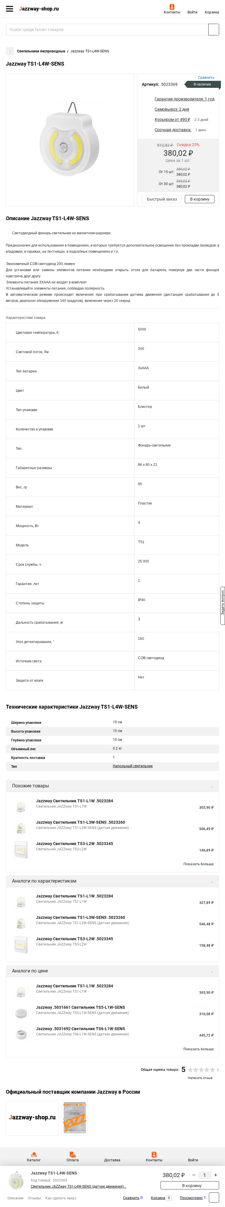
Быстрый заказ (162, 199)
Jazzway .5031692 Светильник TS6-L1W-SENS (80, 1028)
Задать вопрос (223, 603)
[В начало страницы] (214, 1197)
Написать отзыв (200, 1078)
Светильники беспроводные (41, 51)
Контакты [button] (172, 12)
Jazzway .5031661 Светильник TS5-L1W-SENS (80, 1007)
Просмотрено (191, 1198)
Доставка (112, 1160)
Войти (192, 12)
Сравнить (131, 1198)
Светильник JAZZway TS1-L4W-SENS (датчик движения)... (78, 1186)
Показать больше (198, 864)
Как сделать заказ (60, 1198)
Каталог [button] (34, 1160)
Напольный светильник (133, 766)
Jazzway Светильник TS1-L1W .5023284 (74, 801)
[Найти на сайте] (213, 29)
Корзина (212, 12)
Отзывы (34, 1198)
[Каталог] (9, 9)
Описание (15, 1198)
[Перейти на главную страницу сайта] (44, 8)
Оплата (73, 1160)
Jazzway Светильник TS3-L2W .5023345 (74, 843)
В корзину (199, 199)
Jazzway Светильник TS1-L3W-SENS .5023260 (80, 822)
